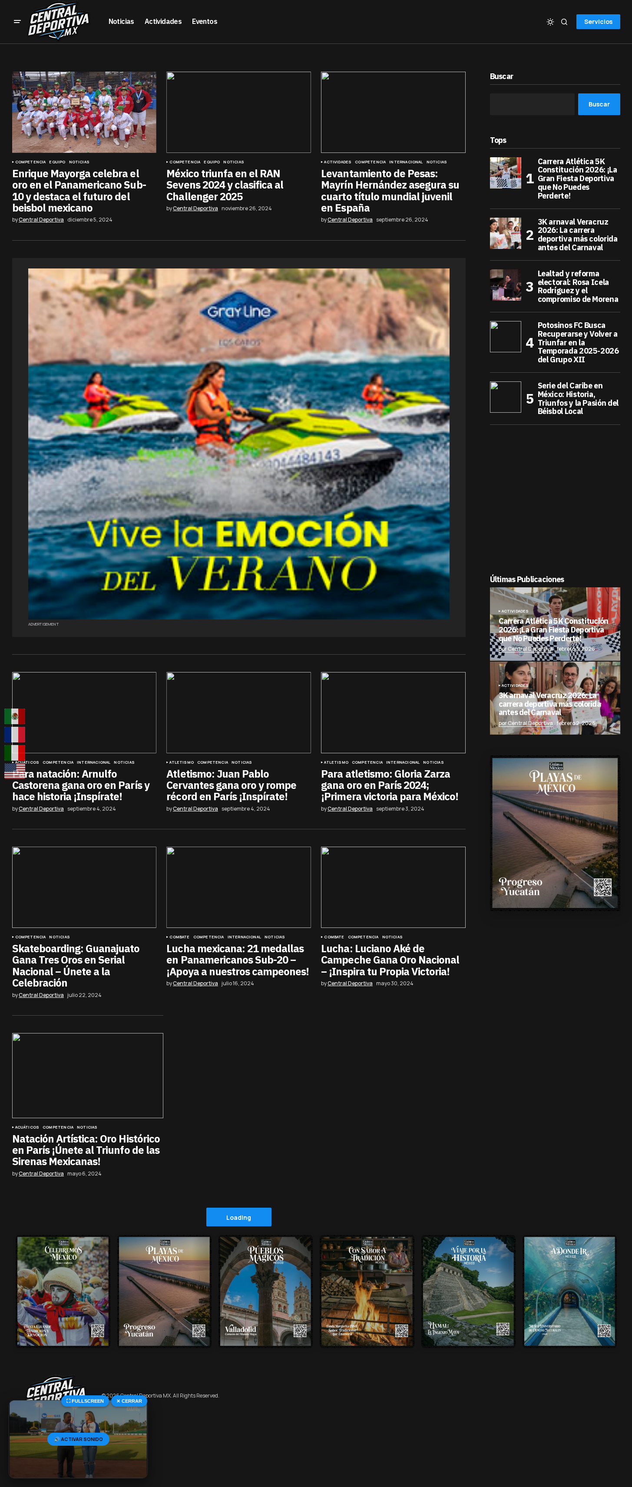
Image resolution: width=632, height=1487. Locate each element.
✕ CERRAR (129, 1401)
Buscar (501, 76)
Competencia (30, 162)
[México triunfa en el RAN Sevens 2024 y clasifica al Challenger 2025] (238, 112)
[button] (17, 22)
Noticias (79, 162)
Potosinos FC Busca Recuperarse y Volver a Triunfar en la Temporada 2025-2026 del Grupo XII (578, 342)
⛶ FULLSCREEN (85, 1401)
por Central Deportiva (526, 648)
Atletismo (181, 762)
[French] (15, 734)
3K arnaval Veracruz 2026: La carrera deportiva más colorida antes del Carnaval (578, 235)
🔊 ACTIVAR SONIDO (78, 1439)
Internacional (406, 162)
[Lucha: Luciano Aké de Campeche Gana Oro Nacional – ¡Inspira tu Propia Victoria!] (393, 887)
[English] (15, 771)
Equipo (57, 162)
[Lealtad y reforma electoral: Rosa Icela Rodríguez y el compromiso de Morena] (505, 285)
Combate (179, 937)
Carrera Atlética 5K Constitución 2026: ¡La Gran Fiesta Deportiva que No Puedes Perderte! (577, 178)
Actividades (337, 162)
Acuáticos (27, 762)
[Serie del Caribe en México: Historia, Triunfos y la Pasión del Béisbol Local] (505, 397)
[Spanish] (15, 716)
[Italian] (15, 753)
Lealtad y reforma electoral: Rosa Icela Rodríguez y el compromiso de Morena (578, 286)
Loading (238, 1217)
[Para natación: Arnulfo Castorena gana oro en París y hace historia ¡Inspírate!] (84, 712)
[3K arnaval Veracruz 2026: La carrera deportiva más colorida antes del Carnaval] (505, 233)
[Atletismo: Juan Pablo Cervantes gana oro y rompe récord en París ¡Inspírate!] (238, 712)
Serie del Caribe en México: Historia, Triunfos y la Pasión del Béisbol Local (578, 398)
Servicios (598, 21)
